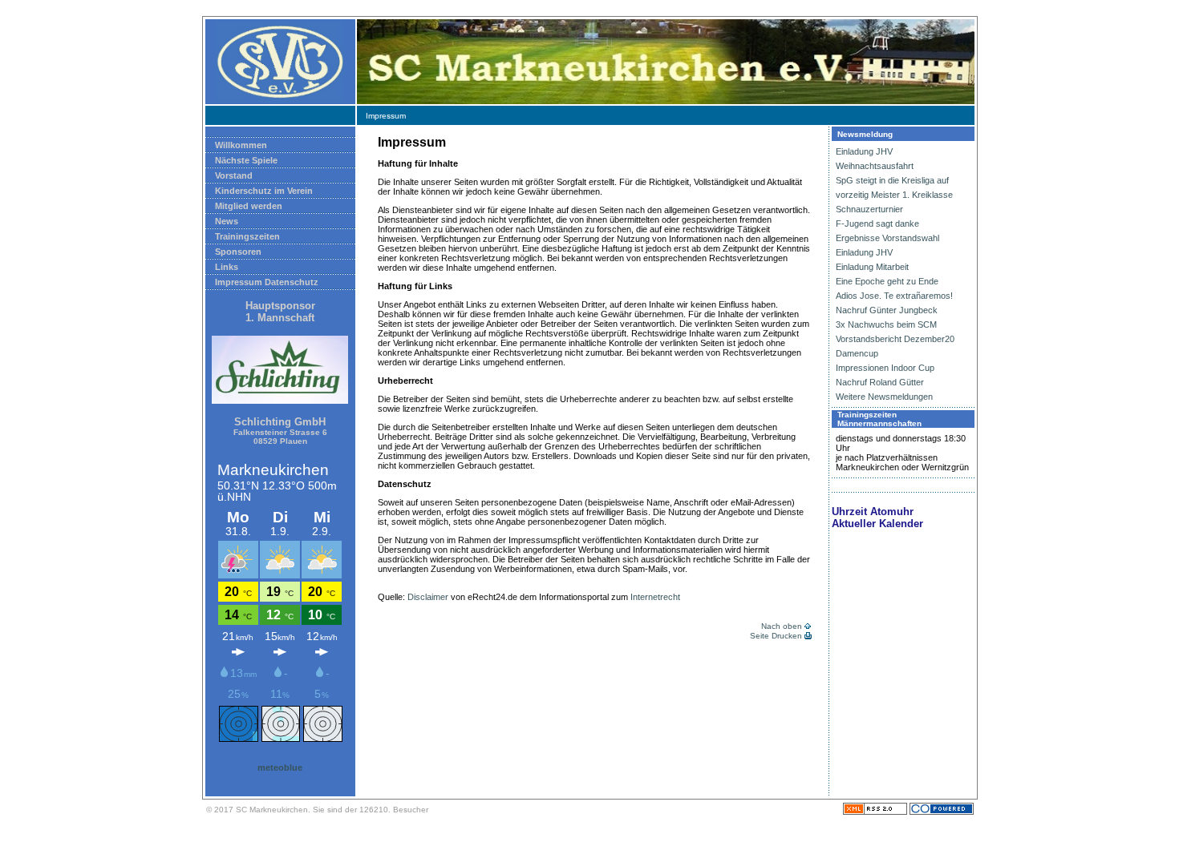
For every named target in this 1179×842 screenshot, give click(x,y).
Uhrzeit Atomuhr (873, 512)
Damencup (857, 353)
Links (226, 267)
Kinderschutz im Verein (264, 190)
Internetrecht (655, 597)
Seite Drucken (776, 635)
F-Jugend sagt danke (877, 223)
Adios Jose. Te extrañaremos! (894, 295)
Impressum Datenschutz (266, 282)
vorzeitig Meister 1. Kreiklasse (894, 194)
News (226, 221)
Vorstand (234, 175)
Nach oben (781, 626)
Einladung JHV (864, 151)
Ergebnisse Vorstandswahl (887, 238)
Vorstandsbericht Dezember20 (895, 339)
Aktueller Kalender (877, 524)
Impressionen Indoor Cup (885, 368)
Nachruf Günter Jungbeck (887, 310)
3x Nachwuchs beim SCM (886, 324)
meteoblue (279, 767)
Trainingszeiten (247, 236)
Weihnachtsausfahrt (875, 166)
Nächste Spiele (246, 160)
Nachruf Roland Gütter (880, 382)
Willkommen (241, 145)
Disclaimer (427, 597)
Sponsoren (238, 251)
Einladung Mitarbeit (872, 267)
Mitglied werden (248, 206)
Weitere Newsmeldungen (884, 396)
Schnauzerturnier (869, 209)
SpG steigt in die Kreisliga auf (892, 180)
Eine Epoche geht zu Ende (887, 281)
